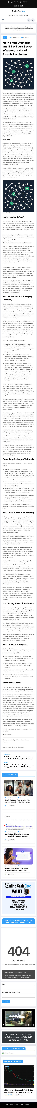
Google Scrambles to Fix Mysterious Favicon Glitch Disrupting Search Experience (17, 835)
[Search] (29, 20)
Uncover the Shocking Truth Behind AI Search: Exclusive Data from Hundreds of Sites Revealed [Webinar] (16, 869)
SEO (5, 37)
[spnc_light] (33, 20)
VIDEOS (15, 1066)
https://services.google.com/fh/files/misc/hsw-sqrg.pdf (17, 243)
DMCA (21, 1105)
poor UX (15, 285)
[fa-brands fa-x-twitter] (16, 6)
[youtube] (22, 6)
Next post (6, 762)
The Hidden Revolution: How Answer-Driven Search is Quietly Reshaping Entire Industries (18, 758)
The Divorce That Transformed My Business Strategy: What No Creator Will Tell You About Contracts (17, 766)
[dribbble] (18, 6)
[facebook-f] (15, 6)
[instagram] (20, 6)
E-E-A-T (29, 174)
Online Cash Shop (11, 798)
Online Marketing (8, 1066)
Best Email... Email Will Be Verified (11, 992)
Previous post (7, 754)
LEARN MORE (6, 139)
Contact (16, 1105)
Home (7, 1105)
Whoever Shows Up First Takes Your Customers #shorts (16, 1092)
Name (3, 984)
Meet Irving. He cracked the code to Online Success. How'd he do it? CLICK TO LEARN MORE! (18, 1037)
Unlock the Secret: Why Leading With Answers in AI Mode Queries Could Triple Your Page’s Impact (17, 801)
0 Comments (25, 37)
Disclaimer (27, 1105)
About (11, 1105)
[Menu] (3, 20)
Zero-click (7, 469)
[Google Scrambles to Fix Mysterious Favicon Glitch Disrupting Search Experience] (18, 822)
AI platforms (31, 610)
